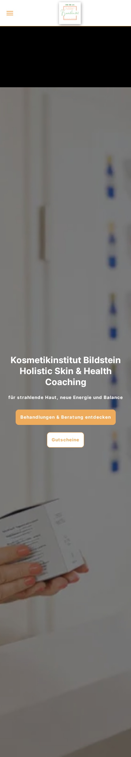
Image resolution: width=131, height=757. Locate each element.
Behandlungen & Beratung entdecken (65, 417)
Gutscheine (65, 439)
